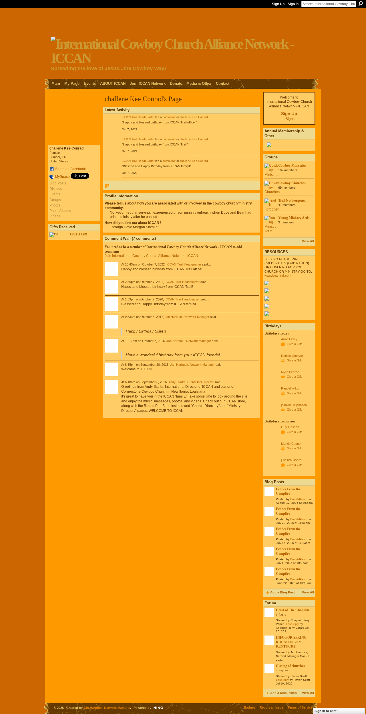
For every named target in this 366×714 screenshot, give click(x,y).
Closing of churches (290, 666)
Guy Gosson (290, 427)
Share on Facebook (70, 169)
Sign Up (278, 4)
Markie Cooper (291, 443)
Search (360, 3)
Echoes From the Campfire (288, 491)
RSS (107, 186)
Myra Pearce (290, 372)
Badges (249, 707)
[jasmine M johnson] (271, 416)
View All (308, 241)
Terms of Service (300, 707)
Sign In (293, 4)
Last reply (292, 624)
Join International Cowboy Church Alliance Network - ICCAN (151, 256)
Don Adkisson (299, 499)
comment (169, 117)
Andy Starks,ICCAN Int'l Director (191, 382)
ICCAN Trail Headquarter (138, 117)
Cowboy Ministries (292, 166)
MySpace (62, 177)
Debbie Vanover (292, 355)
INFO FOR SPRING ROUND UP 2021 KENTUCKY (291, 642)
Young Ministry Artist (294, 218)
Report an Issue (271, 707)
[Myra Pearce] (271, 383)
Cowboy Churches (292, 183)
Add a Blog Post (282, 592)
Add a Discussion (283, 693)
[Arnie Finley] (271, 350)
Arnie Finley (289, 339)
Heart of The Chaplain (292, 610)
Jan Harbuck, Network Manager (187, 316)
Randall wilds (290, 388)
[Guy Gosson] (271, 438)
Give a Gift (78, 234)
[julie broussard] (271, 471)
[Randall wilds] (271, 399)
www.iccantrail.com (277, 275)
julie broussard (291, 460)
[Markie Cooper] (271, 454)
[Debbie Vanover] (271, 366)
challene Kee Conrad (194, 117)
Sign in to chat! (326, 711)
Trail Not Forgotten (292, 200)
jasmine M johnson (294, 405)
